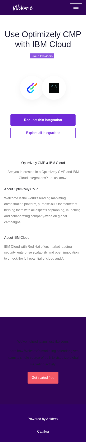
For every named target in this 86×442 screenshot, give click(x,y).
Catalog (43, 431)
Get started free (43, 377)
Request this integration (43, 120)
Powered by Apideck (43, 419)
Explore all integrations (43, 133)
